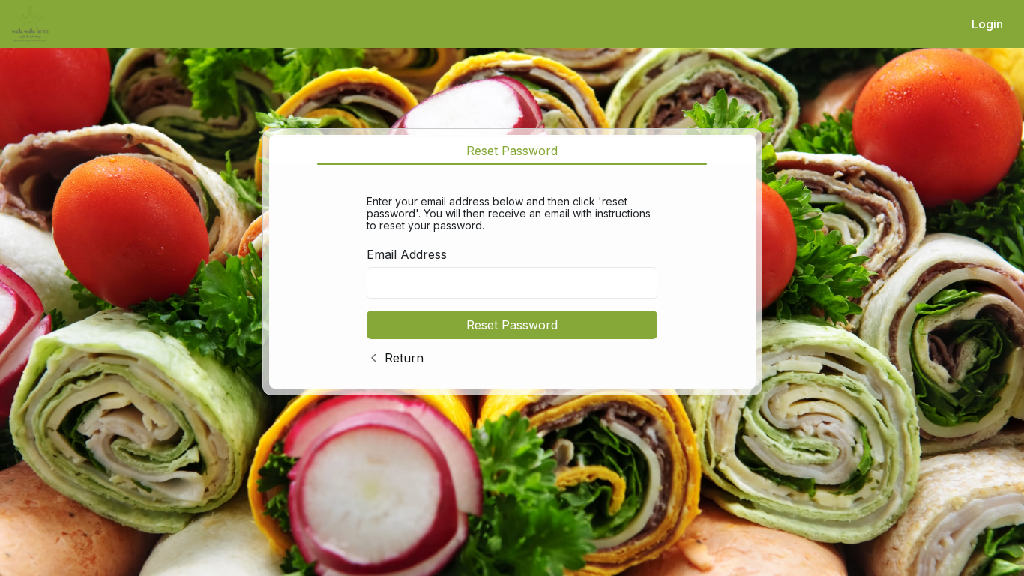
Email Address (407, 254)
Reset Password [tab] (512, 150)
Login (987, 24)
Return (404, 357)
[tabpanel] (512, 277)
